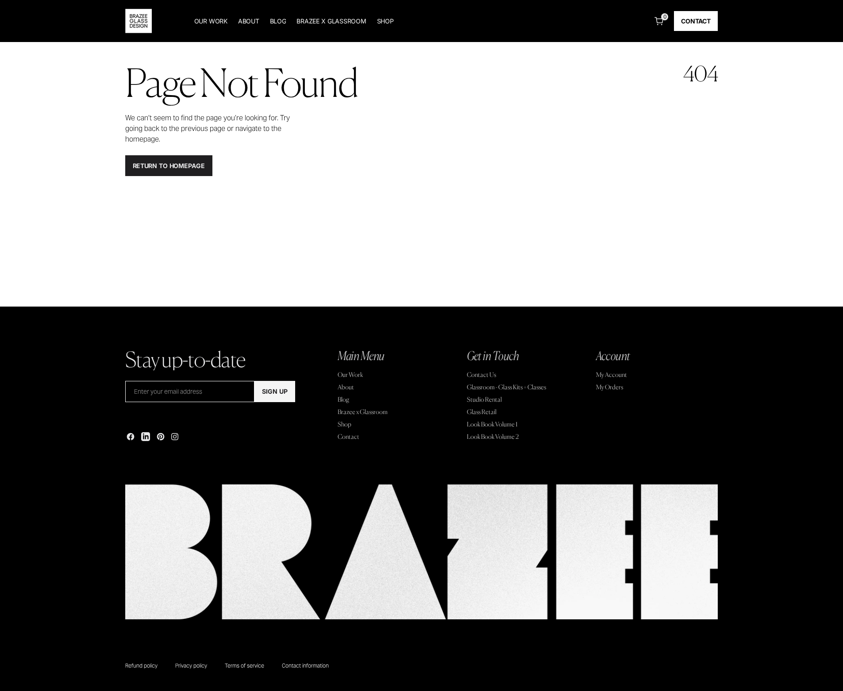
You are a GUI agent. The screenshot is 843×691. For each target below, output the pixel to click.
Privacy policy (191, 665)
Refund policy (141, 665)
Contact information (305, 665)
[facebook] (130, 436)
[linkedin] (145, 436)
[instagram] (174, 436)
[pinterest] (160, 436)
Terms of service (244, 665)
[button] (657, 21)
